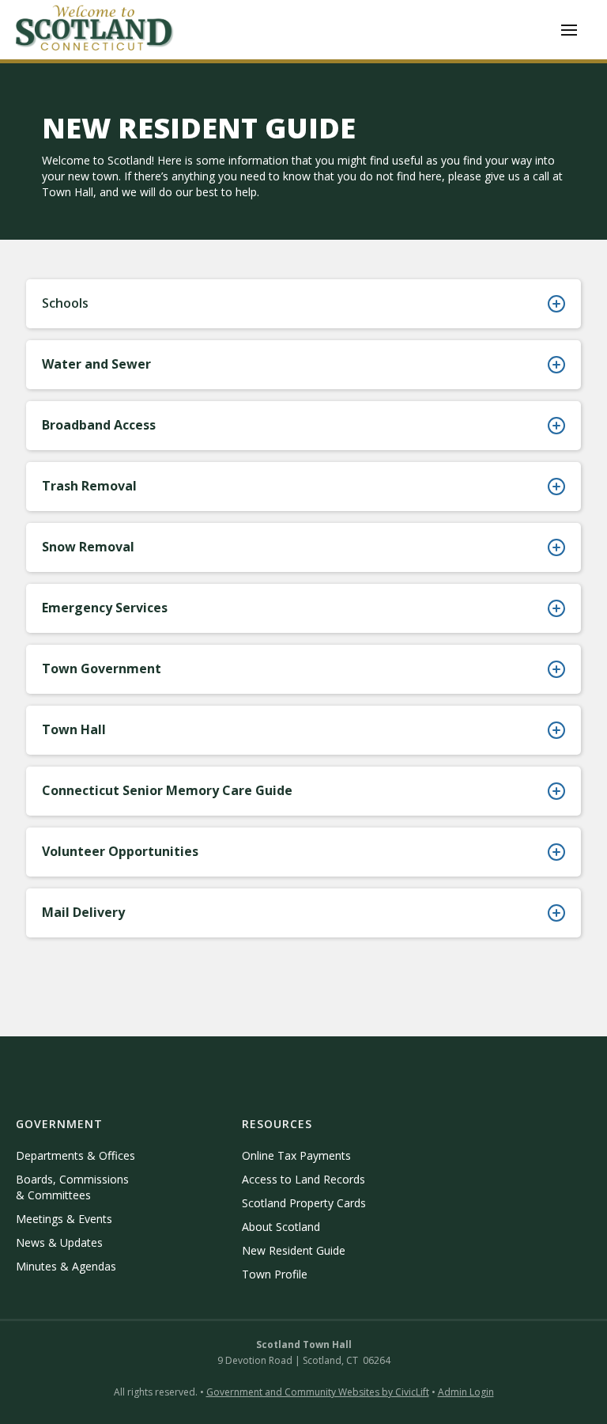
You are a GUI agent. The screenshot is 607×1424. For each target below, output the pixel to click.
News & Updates (59, 1242)
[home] (95, 30)
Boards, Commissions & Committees (72, 1187)
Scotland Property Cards (304, 1202)
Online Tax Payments (296, 1155)
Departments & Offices (75, 1155)
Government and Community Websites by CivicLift (317, 1392)
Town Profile (274, 1274)
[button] (569, 30)
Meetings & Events (64, 1218)
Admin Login (466, 1392)
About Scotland (281, 1226)
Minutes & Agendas (66, 1266)
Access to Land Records (303, 1179)
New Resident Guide (293, 1250)
